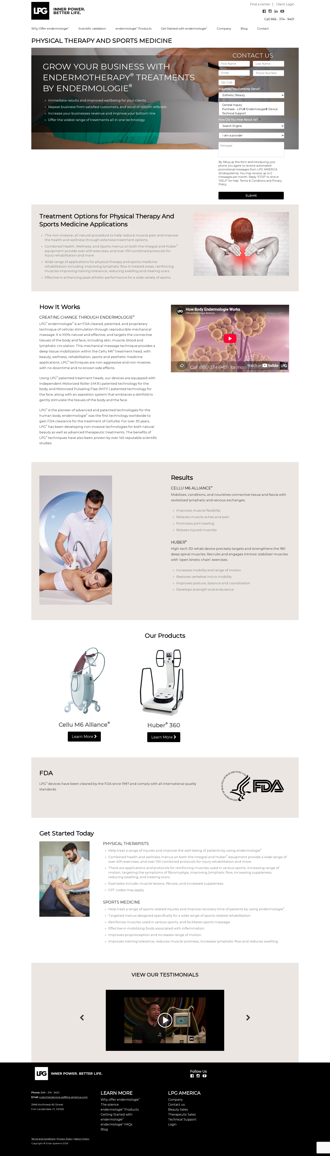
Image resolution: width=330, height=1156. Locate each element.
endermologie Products (133, 28)
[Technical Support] (251, 113)
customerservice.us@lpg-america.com (63, 1097)
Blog (244, 28)
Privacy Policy (65, 1138)
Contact (263, 28)
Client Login (285, 4)
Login (172, 1124)
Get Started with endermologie (184, 28)
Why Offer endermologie (50, 28)
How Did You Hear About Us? (239, 119)
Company (224, 28)
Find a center (260, 4)
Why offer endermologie (120, 1099)
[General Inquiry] (251, 105)
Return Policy (81, 1138)
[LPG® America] (58, 12)
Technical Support (182, 1119)
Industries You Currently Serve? (240, 89)
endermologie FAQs (116, 1124)
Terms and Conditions (43, 1138)
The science (110, 1104)
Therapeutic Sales (182, 1114)
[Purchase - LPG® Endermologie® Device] (251, 109)
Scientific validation (92, 28)
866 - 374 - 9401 (282, 19)
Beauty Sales (178, 1109)
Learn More (83, 736)
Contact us (176, 1104)
